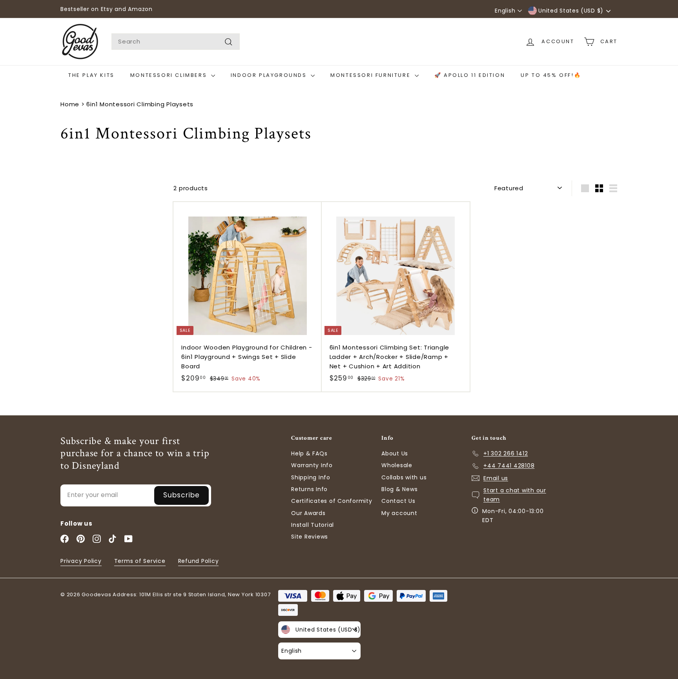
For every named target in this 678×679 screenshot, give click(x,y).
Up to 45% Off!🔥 (551, 75)
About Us (394, 453)
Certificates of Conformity (331, 501)
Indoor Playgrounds (270, 75)
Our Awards (308, 513)
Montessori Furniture (371, 75)
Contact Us (398, 501)
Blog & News (399, 489)
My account (399, 513)
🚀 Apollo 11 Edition (469, 75)
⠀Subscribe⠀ (181, 495)
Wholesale (396, 465)
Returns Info (309, 489)
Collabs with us (403, 477)
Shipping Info (310, 477)
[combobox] (175, 41)
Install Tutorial (312, 525)
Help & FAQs (309, 453)
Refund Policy (198, 561)
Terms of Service (140, 561)
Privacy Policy (81, 561)
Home (69, 104)
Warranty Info (312, 465)
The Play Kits (91, 75)
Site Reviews (309, 537)
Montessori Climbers (169, 75)
